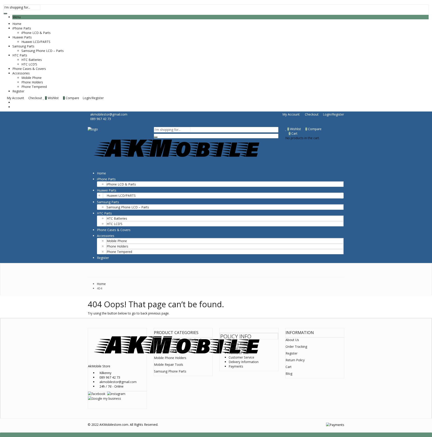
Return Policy (238, 348)
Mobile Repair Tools (168, 364)
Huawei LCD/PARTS (35, 42)
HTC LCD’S (29, 64)
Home (16, 24)
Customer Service (241, 357)
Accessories (21, 73)
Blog (289, 373)
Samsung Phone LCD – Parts (42, 51)
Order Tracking (296, 346)
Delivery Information (244, 362)
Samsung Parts (23, 46)
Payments (236, 366)
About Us (292, 340)
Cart (289, 367)
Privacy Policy (238, 344)
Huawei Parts (22, 37)
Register (18, 91)
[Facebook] (96, 393)
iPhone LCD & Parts (36, 33)
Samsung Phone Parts (170, 371)
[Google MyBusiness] (104, 398)
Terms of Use (239, 353)
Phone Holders (32, 82)
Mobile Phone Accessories (173, 351)
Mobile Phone (31, 78)
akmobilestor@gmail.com (118, 382)
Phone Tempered (34, 87)
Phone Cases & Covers (29, 69)
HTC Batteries (31, 60)
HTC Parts (19, 55)
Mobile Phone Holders (170, 358)
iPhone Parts (21, 28)
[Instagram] (116, 393)
